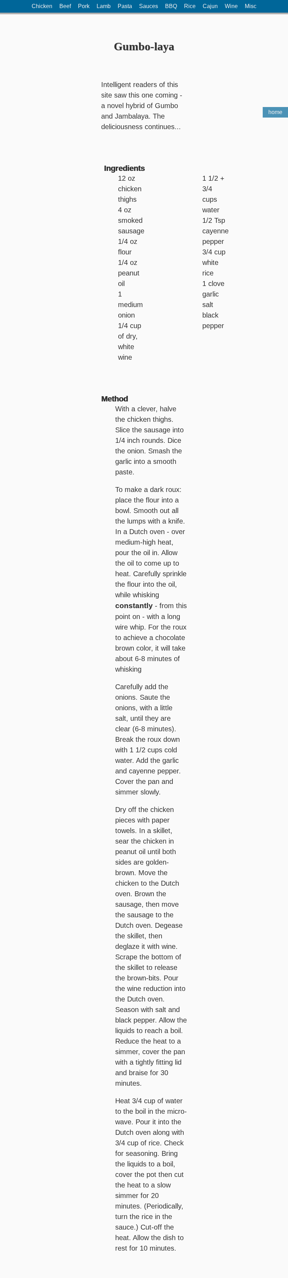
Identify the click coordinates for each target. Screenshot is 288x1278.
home (275, 112)
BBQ (171, 6)
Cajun (210, 6)
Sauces (148, 6)
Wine (231, 6)
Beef (65, 6)
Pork (84, 6)
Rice (190, 6)
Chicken (42, 6)
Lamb (104, 6)
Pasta (125, 6)
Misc (250, 6)
